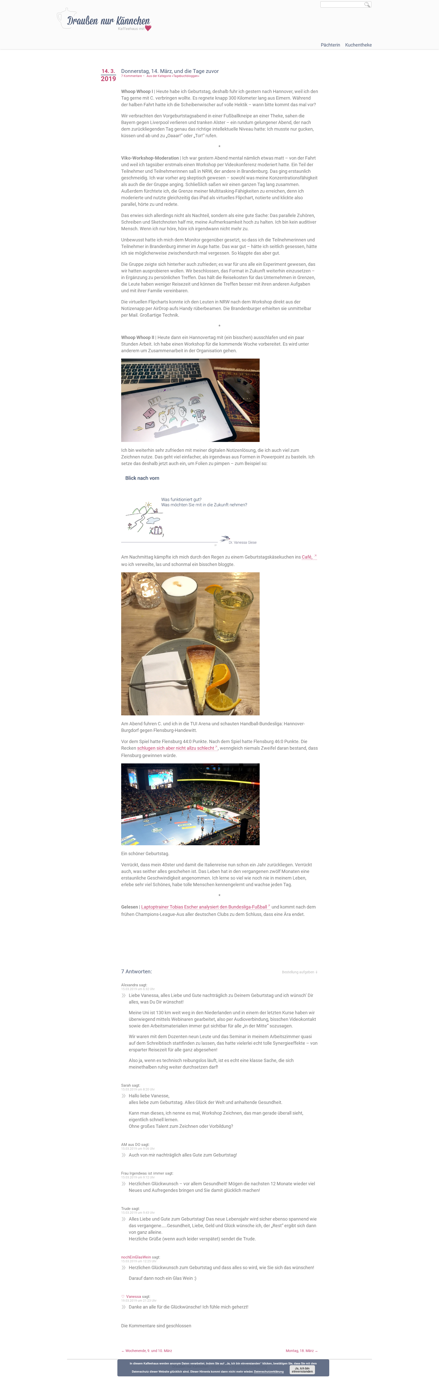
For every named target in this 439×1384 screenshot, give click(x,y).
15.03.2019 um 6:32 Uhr (138, 989)
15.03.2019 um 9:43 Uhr (138, 1212)
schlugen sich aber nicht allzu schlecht (175, 748)
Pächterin (330, 45)
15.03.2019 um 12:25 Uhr (138, 1261)
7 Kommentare (131, 76)
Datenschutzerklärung (269, 1371)
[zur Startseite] (104, 19)
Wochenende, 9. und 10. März (146, 1351)
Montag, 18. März (302, 1351)
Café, (307, 557)
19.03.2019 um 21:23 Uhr (138, 1300)
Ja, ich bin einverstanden (302, 1370)
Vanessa (133, 1296)
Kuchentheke (358, 45)
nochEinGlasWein (136, 1257)
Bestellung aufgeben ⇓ (300, 972)
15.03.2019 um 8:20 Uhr (138, 1089)
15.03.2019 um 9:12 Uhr (138, 1177)
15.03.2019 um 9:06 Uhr (138, 1148)
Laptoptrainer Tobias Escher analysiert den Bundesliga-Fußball (204, 907)
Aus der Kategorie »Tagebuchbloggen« (173, 76)
